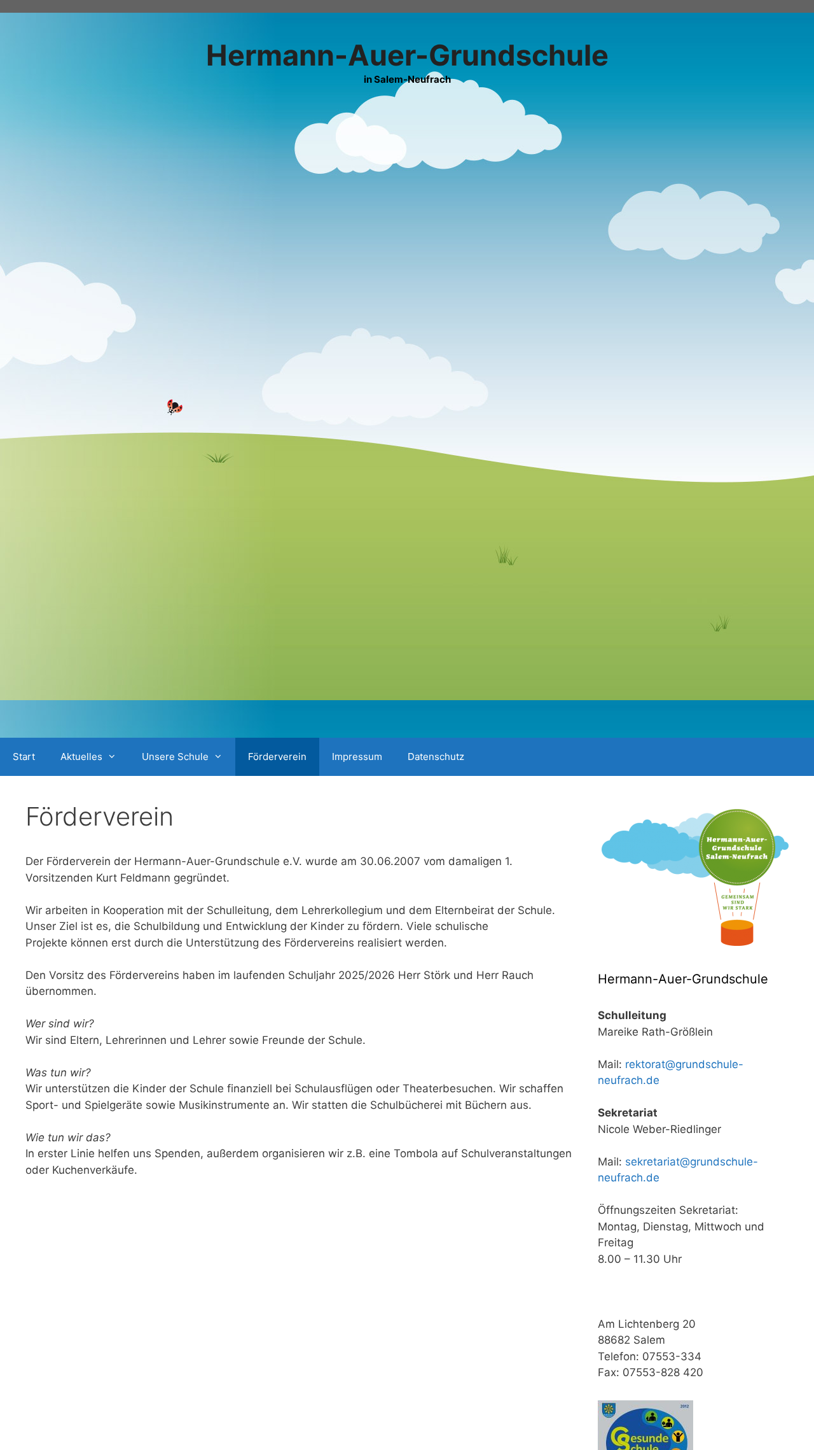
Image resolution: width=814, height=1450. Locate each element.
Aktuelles (81, 756)
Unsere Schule (175, 756)
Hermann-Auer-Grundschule (407, 55)
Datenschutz (436, 756)
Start (24, 756)
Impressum (357, 756)
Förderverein (277, 756)
